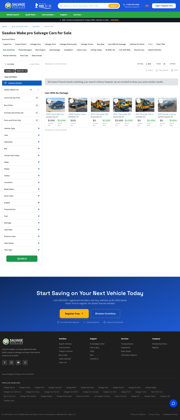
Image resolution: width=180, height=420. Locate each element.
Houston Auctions (83, 396)
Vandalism (68, 50)
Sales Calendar (65, 358)
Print (176, 70)
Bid (149, 63)
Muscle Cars (139, 50)
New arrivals (37, 55)
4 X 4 (150, 44)
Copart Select (20, 44)
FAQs (92, 351)
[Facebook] (4, 362)
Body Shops (126, 351)
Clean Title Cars (157, 392)
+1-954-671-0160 (132, 5)
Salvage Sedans (46, 396)
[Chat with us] (173, 403)
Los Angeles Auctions (102, 396)
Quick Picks (31, 14)
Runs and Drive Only (12, 120)
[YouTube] (18, 362)
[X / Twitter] (25, 362)
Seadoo (36, 26)
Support (63, 14)
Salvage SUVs (50, 44)
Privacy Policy (154, 414)
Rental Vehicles (9, 55)
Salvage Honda (24, 387)
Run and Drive (9, 50)
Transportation (127, 343)
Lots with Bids (124, 50)
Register (155, 347)
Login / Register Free (164, 5)
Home (4, 26)
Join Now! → (115, 20)
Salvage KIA (135, 396)
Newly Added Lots (11, 90)
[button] (22, 128)
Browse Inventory (105, 313)
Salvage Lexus (9, 400)
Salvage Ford (39, 387)
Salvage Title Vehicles (28, 396)
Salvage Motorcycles (68, 44)
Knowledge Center (97, 343)
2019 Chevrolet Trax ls (56, 114)
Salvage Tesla (103, 387)
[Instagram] (11, 362)
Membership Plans (159, 343)
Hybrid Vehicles (154, 50)
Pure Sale (24, 55)
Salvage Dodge (150, 387)
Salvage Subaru (150, 396)
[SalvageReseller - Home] (15, 6)
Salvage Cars (35, 44)
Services (77, 14)
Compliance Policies (170, 414)
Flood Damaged (25, 50)
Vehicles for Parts (137, 44)
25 (164, 63)
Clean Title (160, 44)
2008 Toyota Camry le (78, 114)
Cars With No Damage (117, 44)
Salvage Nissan (118, 387)
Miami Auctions (121, 396)
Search (114, 6)
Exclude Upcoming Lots (14, 113)
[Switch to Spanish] (147, 5)
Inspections (125, 347)
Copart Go (7, 44)
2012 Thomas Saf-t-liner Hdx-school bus (154, 114)
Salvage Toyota (9, 387)
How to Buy (94, 347)
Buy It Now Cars (10, 396)
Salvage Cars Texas (33, 392)
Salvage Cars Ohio (109, 392)
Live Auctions (48, 14)
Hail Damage (54, 50)
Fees (91, 355)
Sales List (63, 362)
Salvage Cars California (12, 392)
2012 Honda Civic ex (167, 114)
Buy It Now (8, 105)
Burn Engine (40, 50)
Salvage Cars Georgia (91, 392)
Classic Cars (82, 50)
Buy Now (100, 44)
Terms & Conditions (138, 414)
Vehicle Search (12, 14)
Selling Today (96, 50)
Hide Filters (34, 64)
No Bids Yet (110, 50)
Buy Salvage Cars (20, 26)
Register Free (72, 313)
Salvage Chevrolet (55, 387)
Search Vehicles (65, 343)
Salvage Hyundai (134, 387)
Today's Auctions (65, 351)
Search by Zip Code (12, 98)
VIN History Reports (129, 355)
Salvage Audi (165, 396)
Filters (150, 70)
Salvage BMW (71, 387)
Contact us (94, 358)
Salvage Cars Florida (51, 392)
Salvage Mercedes (87, 387)
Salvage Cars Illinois (71, 392)
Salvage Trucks (87, 44)
